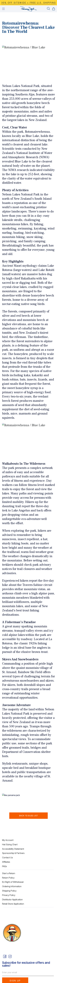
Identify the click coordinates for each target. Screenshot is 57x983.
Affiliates (6, 862)
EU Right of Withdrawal (12, 882)
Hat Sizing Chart (9, 844)
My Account (7, 840)
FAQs (4, 866)
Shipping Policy (9, 890)
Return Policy (8, 877)
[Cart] (53, 9)
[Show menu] (3, 9)
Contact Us (7, 857)
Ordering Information (11, 886)
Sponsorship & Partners (13, 853)
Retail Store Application (13, 903)
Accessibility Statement (13, 849)
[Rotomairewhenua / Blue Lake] (28, 63)
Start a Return (8, 873)
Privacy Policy (8, 895)
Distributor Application (12, 899)
